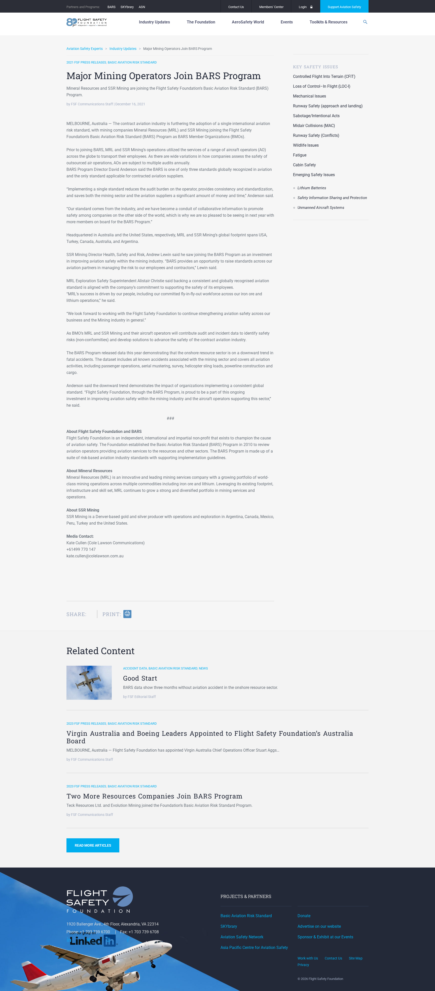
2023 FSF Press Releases (86, 723)
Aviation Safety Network (242, 937)
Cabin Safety (304, 165)
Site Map (355, 958)
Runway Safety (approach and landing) (328, 106)
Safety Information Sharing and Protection (332, 198)
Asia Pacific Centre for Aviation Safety (254, 947)
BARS (111, 7)
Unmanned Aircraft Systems (321, 207)
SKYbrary (127, 7)
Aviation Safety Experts (84, 49)
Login (303, 7)
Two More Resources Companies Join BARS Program (154, 796)
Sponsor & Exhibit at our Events (325, 937)
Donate (304, 915)
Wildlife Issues (306, 145)
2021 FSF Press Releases (86, 62)
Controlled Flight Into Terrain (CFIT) (324, 76)
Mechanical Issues (309, 96)
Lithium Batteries (312, 188)
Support (344, 7)
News (203, 668)
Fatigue (299, 155)
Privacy (303, 965)
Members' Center (271, 7)
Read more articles (93, 845)
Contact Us (236, 7)
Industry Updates (123, 49)
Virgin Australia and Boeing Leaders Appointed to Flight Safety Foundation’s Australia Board (209, 737)
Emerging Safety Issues (314, 174)
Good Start (140, 678)
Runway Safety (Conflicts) (316, 135)
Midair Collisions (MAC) (314, 125)
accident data (135, 668)
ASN (142, 7)
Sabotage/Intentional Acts (316, 115)
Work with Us (308, 958)
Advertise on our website (319, 926)
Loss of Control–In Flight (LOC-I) (321, 86)
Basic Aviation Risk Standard (132, 62)
